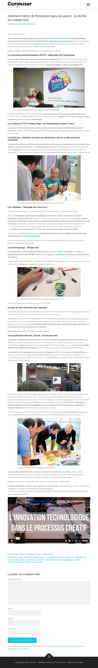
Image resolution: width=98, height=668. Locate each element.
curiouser (50, 557)
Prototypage (14, 562)
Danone (60, 557)
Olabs (60, 252)
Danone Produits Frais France (62, 41)
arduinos (14, 400)
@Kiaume (16, 150)
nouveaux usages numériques (59, 560)
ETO (75, 38)
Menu (88, 4)
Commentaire (15, 579)
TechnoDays (37, 562)
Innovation (80, 557)
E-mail (11, 619)
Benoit (33, 24)
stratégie (25, 562)
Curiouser (37, 44)
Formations (47, 554)
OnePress (42, 662)
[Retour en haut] (49, 656)
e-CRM (67, 557)
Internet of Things (36, 560)
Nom (11, 609)
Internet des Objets (17, 560)
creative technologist (31, 236)
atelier (19, 557)
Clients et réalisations (30, 554)
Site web (12, 629)
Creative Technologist (34, 557)
